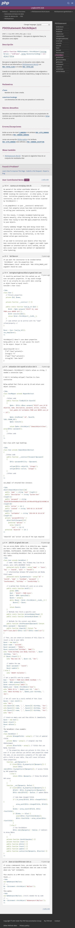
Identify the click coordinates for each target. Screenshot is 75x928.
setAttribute (59, 69)
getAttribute (59, 57)
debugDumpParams (62, 38)
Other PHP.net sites (10, 926)
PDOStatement (9, 19)
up (3, 256)
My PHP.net (48, 921)
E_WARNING (22, 132)
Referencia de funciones (17, 12)
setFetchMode (60, 71)
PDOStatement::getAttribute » (63, 12)
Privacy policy (24, 926)
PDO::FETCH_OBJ (28, 67)
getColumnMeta (61, 60)
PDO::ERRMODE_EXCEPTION (35, 142)
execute (58, 46)
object (6, 56)
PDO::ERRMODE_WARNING (21, 135)
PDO (21, 16)
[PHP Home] (5, 3)
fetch (57, 48)
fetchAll (58, 50)
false (12, 56)
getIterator (59, 62)
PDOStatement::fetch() (30, 64)
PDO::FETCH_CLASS (8, 67)
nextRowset (59, 64)
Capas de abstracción (11, 16)
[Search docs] (68, 3)
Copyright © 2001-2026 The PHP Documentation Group (22, 921)
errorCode (59, 41)
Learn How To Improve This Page (13, 171)
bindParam (59, 29)
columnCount (60, 36)
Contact (57, 921)
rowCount (59, 67)
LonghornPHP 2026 (37, 8)
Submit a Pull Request (34, 171)
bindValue (59, 31)
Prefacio (5, 12)
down (8, 185)
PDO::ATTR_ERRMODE (42, 132)
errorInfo (59, 43)
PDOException (22, 139)
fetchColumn (60, 53)
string (43, 51)
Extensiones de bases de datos (14, 14)
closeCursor (59, 34)
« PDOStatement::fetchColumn (40, 12)
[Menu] (72, 3)
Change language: (30, 25)
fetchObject (59, 55)
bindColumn (59, 27)
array (23, 54)
